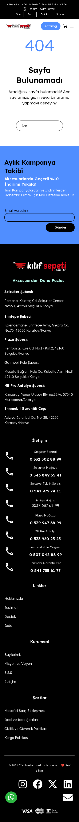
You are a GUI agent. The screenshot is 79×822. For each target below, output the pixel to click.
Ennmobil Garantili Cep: (25, 408)
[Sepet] (65, 26)
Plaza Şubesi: (16, 339)
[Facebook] (37, 784)
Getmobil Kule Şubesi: (21, 362)
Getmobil (46, 4)
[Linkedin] (68, 784)
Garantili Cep (61, 4)
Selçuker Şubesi (18, 292)
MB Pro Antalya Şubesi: (24, 385)
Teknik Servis (31, 4)
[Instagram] (22, 784)
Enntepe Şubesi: (18, 316)
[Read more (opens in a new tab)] (39, 454)
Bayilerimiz (14, 4)
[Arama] (58, 126)
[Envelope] (68, 797)
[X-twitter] (52, 784)
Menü (72, 26)
